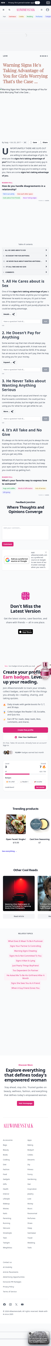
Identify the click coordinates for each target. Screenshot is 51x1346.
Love (29, 1199)
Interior (6, 1194)
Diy (28, 1164)
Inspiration (32, 1189)
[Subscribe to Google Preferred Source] (16, 560)
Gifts (5, 1184)
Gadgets (6, 1179)
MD (25, 142)
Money (30, 1203)
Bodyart (30, 1150)
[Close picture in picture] (30, 1333)
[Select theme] (41, 9)
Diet (4, 1164)
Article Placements (10, 1272)
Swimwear (12, 17)
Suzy (6, 142)
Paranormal (32, 1213)
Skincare (6, 1228)
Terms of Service (10, 1291)
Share (45, 142)
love (5, 56)
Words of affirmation (25, 488)
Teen (5, 1238)
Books (5, 1155)
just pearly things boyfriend (25, 965)
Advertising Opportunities (14, 1277)
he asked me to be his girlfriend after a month (25, 977)
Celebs (21, 17)
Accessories (8, 1140)
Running (6, 1223)
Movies (6, 1208)
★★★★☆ (44, 56)
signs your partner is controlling (25, 946)
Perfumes (39, 17)
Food (5, 1174)
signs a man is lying (25, 960)
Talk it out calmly (8, 194)
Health (5, 1189)
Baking (30, 1145)
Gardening (31, 1179)
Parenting (7, 1218)
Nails (5, 1213)
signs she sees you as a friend (25, 983)
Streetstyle (7, 1233)
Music (29, 1208)
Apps (29, 1140)
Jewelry (30, 1194)
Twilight (6, 1243)
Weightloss (7, 1247)
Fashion (6, 1169)
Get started (40, 787)
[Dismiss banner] (46, 552)
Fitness (30, 1169)
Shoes (29, 1223)
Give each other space (25, 194)
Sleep (29, 1228)
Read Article (24, 917)
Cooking (6, 1159)
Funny (30, 1174)
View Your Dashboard (27, 737)
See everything (9, 851)
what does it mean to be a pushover (25, 941)
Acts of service (40, 488)
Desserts (31, 1159)
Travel (29, 1238)
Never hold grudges (30, 198)
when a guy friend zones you (25, 988)
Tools (29, 1247)
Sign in (6, 745)
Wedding (30, 17)
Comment (7, 544)
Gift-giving (6, 492)
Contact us (7, 1262)
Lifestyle (6, 1199)
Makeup (6, 1203)
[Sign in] (48, 10)
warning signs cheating (25, 951)
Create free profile (25, 730)
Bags (5, 1145)
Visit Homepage (25, 1103)
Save (35, 142)
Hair (4, 17)
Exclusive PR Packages (12, 1282)
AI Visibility (7, 1267)
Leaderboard (9, 787)
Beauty (6, 1150)
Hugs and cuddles (9, 488)
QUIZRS (47, 200)
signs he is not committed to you (25, 955)
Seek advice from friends (11, 198)
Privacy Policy (8, 1287)
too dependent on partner (25, 970)
